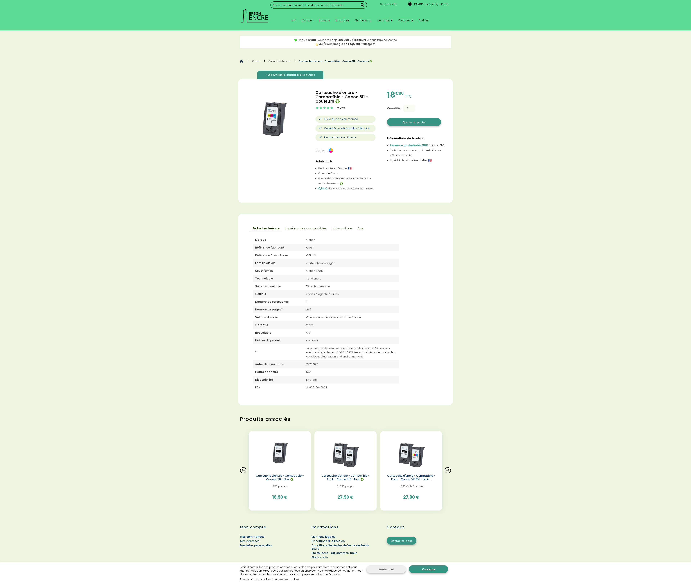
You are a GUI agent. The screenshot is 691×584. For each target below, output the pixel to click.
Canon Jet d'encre (279, 61)
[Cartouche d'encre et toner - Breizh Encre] (254, 14)
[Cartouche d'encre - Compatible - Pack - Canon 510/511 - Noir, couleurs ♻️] (411, 454)
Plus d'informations (252, 579)
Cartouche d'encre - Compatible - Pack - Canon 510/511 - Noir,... (411, 477)
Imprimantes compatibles (306, 228)
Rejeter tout (386, 569)
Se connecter (388, 4)
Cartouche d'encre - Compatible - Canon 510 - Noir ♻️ (280, 477)
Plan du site (319, 557)
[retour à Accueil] (241, 61)
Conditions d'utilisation (328, 541)
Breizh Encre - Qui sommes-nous (334, 553)
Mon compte (253, 527)
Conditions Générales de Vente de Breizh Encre (340, 547)
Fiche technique (266, 228)
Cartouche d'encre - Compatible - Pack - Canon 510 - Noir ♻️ (345, 477)
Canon (256, 61)
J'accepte (428, 569)
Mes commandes (252, 537)
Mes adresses (249, 541)
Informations (342, 228)
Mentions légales (323, 537)
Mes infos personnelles (256, 545)
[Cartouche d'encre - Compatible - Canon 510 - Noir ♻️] (279, 454)
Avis (361, 228)
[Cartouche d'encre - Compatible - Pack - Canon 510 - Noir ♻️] (345, 454)
